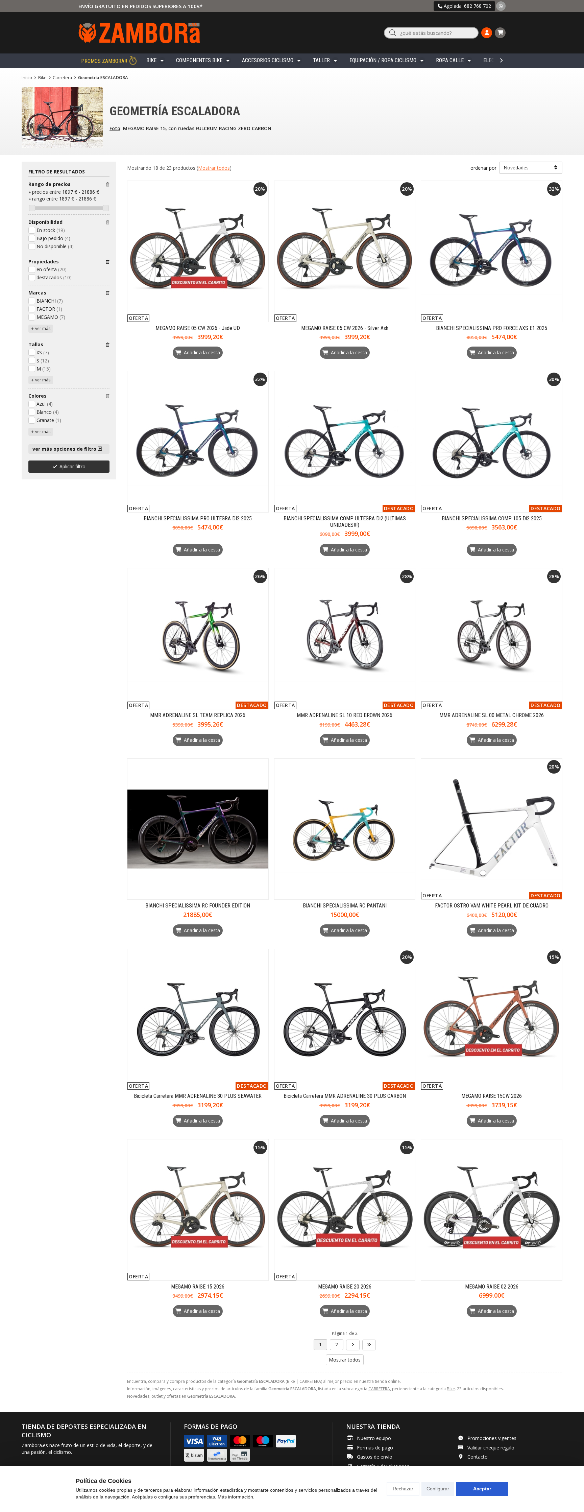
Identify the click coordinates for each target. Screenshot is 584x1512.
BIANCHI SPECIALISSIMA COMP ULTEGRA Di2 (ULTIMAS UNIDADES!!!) (345, 521)
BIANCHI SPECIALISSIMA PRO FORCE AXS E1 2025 (491, 328)
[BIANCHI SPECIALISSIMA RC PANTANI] (344, 829)
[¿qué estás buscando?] (431, 33)
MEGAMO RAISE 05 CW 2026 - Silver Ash (344, 328)
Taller (321, 60)
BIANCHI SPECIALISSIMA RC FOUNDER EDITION (197, 905)
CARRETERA (379, 1389)
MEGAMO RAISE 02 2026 (491, 1286)
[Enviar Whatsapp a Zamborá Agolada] (501, 6)
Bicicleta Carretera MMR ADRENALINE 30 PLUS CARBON (345, 1096)
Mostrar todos (214, 168)
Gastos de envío (374, 1457)
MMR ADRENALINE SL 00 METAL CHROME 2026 (491, 715)
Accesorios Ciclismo (267, 60)
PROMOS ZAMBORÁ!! (104, 61)
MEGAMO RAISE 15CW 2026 (491, 1096)
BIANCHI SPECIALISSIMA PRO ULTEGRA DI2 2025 (198, 518)
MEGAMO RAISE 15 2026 (197, 1286)
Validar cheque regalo (490, 1447)
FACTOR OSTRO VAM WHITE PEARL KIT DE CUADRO (492, 905)
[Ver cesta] (500, 32)
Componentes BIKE (199, 60)
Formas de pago (375, 1447)
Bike (151, 60)
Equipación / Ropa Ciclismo (382, 60)
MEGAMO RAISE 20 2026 (344, 1286)
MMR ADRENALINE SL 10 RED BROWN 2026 (344, 715)
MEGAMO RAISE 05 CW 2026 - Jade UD (197, 328)
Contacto (477, 1457)
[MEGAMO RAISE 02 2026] (491, 1209)
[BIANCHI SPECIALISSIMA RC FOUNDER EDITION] (197, 829)
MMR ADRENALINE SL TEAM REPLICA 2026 (197, 715)
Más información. (236, 1496)
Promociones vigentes (491, 1438)
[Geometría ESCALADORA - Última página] (353, 1345)
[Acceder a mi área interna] (486, 32)
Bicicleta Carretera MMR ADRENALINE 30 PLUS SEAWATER (198, 1096)
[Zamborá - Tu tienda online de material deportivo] (139, 32)
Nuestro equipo (374, 1438)
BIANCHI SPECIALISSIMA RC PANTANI (345, 905)
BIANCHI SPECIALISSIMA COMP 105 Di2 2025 (492, 518)
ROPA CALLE (450, 60)
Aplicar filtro (72, 466)
